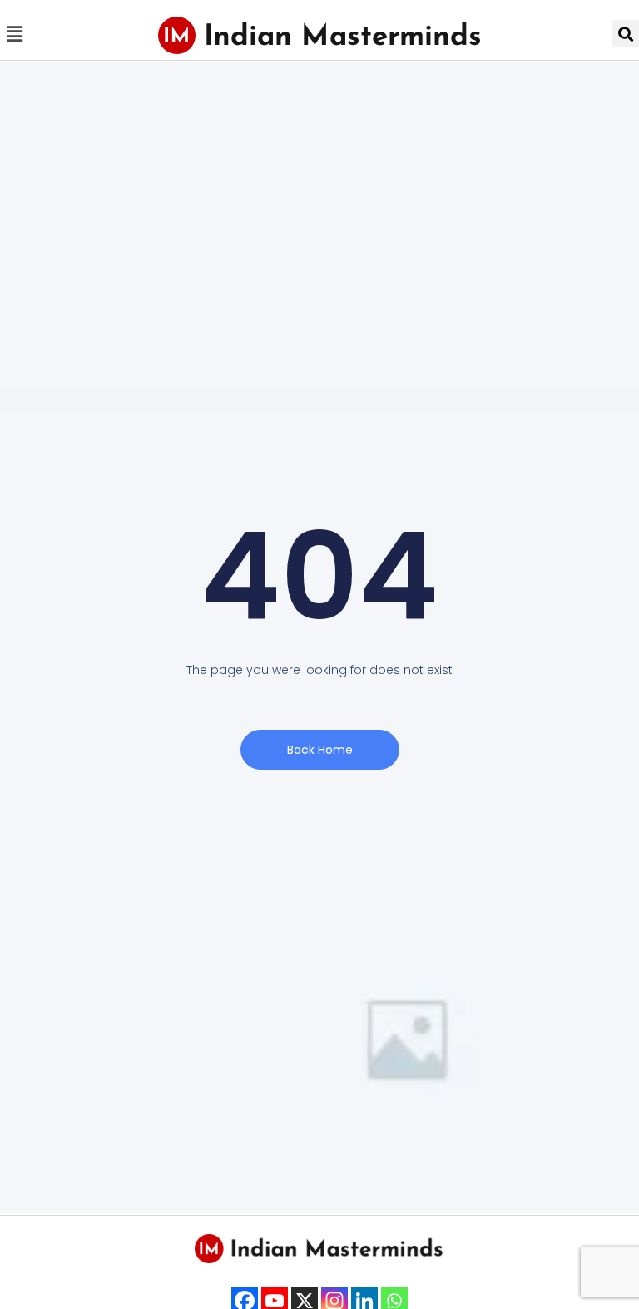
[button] (14, 33)
